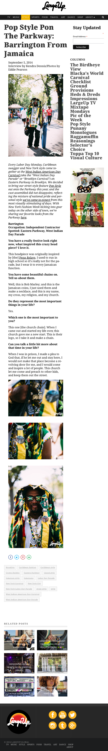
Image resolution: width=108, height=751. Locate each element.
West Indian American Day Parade (22, 599)
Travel (54, 17)
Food (45, 17)
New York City (34, 583)
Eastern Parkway (32, 573)
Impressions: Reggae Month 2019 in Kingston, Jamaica (19, 667)
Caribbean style (47, 567)
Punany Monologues (83, 130)
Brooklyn (10, 567)
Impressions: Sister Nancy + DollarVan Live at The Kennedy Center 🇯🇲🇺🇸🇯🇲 (52, 644)
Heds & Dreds (85, 94)
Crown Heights (13, 573)
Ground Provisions (82, 88)
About (89, 17)
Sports (36, 17)
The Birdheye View (85, 67)
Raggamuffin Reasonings (84, 139)
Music (16, 17)
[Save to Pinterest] (23, 557)
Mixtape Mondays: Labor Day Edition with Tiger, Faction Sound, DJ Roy (19, 690)
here (23, 217)
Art (63, 17)
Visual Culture (86, 158)
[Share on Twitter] (17, 557)
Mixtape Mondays (80, 109)
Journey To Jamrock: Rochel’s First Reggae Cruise (52, 667)
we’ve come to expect (36, 200)
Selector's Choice (81, 147)
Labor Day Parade (46, 578)
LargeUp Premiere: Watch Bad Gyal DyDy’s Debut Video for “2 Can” (52, 690)
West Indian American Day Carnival (34, 173)
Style (25, 17)
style (53, 589)
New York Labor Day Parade (19, 589)
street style (41, 589)
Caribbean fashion (27, 567)
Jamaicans (28, 578)
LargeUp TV (83, 103)
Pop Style (55, 186)
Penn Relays (27, 257)
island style (49, 573)
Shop (80, 17)
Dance (71, 17)
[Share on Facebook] (10, 557)
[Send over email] (29, 557)
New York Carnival (14, 583)
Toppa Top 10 (84, 153)
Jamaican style (13, 578)
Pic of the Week (80, 118)
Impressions (83, 98)
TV (8, 17)
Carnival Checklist (80, 80)
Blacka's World (87, 73)
